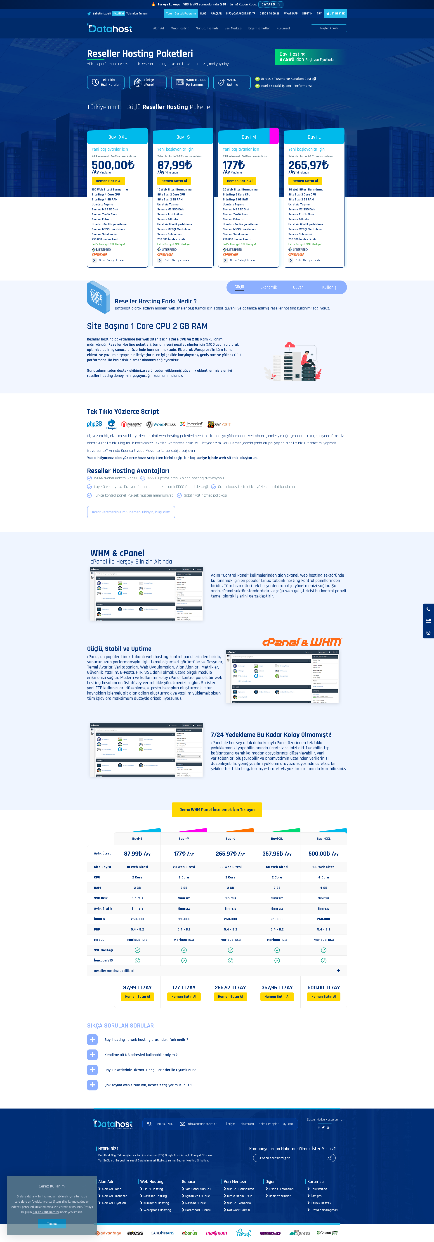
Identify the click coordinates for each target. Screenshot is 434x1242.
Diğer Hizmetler (259, 28)
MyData (288, 1124)
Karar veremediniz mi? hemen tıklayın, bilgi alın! (131, 512)
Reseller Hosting (155, 1196)
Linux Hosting (153, 1189)
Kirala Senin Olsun (239, 1196)
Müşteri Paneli (329, 28)
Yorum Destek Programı (181, 13)
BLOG (203, 13)
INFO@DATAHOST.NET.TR (240, 13)
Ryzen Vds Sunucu (197, 1196)
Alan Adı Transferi (114, 1196)
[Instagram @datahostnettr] (428, 632)
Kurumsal (283, 28)
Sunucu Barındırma (240, 1189)
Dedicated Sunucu (197, 1210)
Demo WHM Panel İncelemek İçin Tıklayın (217, 810)
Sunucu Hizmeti (207, 28)
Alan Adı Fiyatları (113, 1203)
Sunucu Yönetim (238, 1203)
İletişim (231, 1124)
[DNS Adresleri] (428, 621)
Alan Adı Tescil (111, 1189)
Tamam (52, 1223)
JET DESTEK (337, 13)
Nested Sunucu (195, 1203)
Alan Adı (159, 28)
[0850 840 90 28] (428, 609)
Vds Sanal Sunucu (197, 1189)
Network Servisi (238, 1210)
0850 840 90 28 (270, 13)
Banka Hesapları (268, 1124)
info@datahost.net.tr (202, 1124)
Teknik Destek (320, 1203)
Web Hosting (180, 28)
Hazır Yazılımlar (279, 1196)
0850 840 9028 (164, 1124)
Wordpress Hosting (157, 1210)
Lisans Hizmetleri (281, 1189)
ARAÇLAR (216, 13)
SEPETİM (307, 13)
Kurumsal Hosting (156, 1203)
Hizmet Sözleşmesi (324, 1210)
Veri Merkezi (233, 28)
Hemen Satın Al (108, 180)
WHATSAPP (291, 13)
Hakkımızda (246, 1124)
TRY (319, 13)
